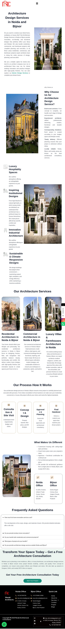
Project (53, 604)
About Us (54, 598)
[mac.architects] (63, 320)
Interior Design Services (20, 73)
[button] (37, 3)
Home (53, 595)
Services (54, 600)
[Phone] (63, 324)
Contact (53, 602)
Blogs (53, 607)
